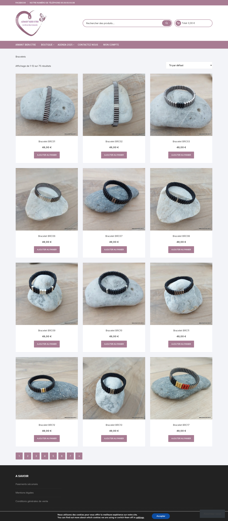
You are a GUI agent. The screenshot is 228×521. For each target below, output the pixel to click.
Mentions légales (25, 492)
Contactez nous (88, 44)
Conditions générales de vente (32, 501)
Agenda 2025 (65, 44)
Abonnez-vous (212, 513)
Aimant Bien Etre (26, 44)
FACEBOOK (21, 3)
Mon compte (111, 44)
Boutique (46, 44)
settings (140, 517)
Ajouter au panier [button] (47, 155)
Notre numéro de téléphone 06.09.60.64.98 (52, 3)
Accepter (160, 516)
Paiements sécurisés (27, 484)
